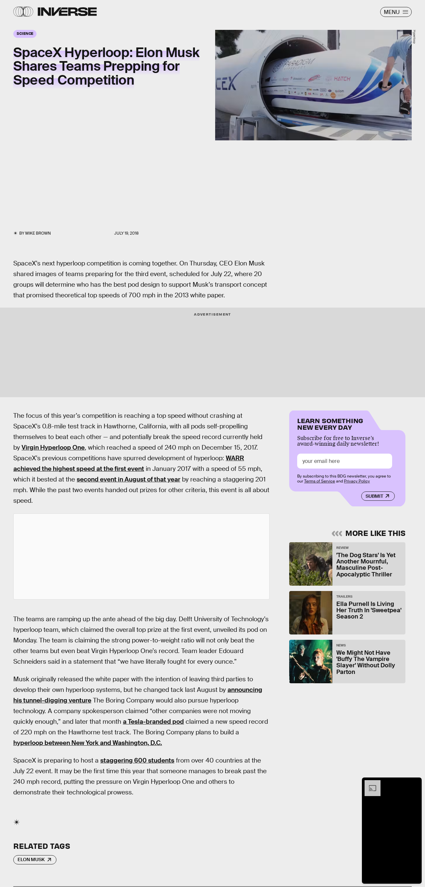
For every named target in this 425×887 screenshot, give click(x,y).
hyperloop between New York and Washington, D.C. (87, 743)
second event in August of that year (128, 479)
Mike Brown (38, 233)
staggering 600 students (137, 760)
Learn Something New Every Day (330, 423)
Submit (374, 496)
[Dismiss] (414, 783)
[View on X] (141, 556)
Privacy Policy (357, 481)
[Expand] (369, 783)
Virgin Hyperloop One (53, 447)
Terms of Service (319, 481)
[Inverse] (67, 11)
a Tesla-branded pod (153, 721)
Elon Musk (31, 859)
